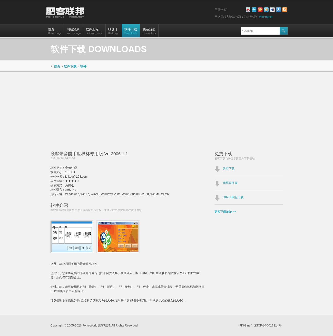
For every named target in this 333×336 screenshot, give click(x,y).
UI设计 (113, 31)
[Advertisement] (166, 108)
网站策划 (74, 31)
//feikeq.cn (266, 17)
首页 (55, 31)
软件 (83, 66)
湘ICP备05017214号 (268, 325)
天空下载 (229, 168)
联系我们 (149, 31)
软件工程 (94, 31)
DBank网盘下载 (233, 197)
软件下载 (130, 31)
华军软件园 (230, 183)
